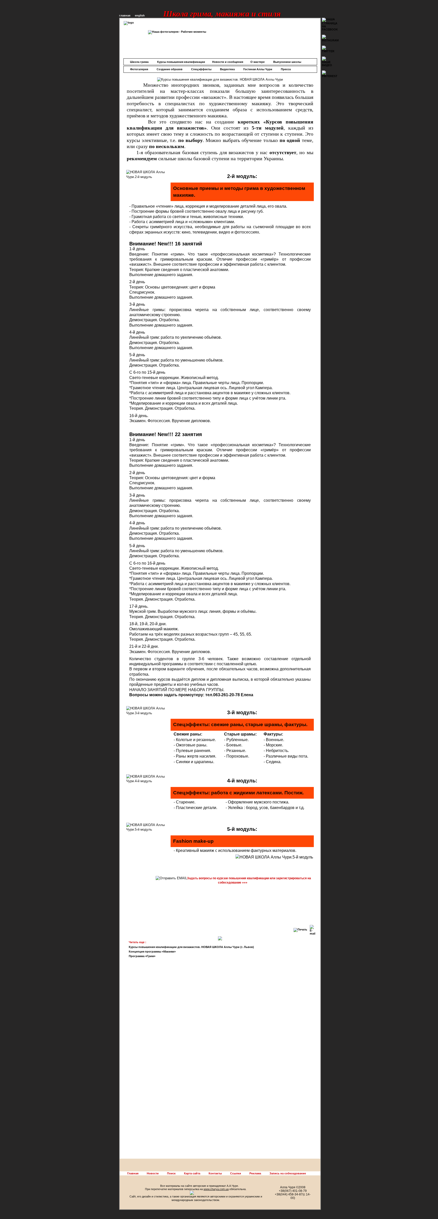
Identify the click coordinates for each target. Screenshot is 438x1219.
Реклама (255, 1173)
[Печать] (300, 928)
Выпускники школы (287, 61)
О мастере (257, 61)
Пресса (286, 69)
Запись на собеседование (287, 1173)
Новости (153, 1173)
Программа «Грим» (142, 956)
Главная (132, 1173)
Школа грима (139, 61)
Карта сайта (192, 1173)
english (140, 15)
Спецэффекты (201, 69)
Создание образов (169, 69)
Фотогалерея (139, 69)
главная (124, 15)
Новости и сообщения (227, 61)
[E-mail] (312, 928)
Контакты (215, 1173)
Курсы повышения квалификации (181, 61)
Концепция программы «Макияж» (152, 951)
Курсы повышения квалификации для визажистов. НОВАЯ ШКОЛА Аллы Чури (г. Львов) (191, 946)
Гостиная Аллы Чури (257, 69)
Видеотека (227, 69)
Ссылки (235, 1173)
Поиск (171, 1173)
